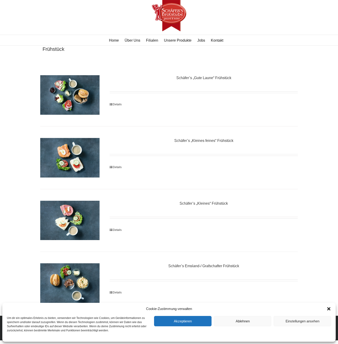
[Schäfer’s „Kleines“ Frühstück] (70, 220)
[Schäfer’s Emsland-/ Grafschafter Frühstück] (70, 283)
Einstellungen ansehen (302, 321)
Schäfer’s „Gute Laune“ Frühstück (203, 78)
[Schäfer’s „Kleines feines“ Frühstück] (70, 158)
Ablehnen (243, 321)
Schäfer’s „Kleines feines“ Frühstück (203, 141)
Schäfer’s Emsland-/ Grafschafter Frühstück (203, 266)
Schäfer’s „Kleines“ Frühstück (204, 203)
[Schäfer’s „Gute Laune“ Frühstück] (70, 95)
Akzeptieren (183, 321)
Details (117, 104)
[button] (329, 309)
